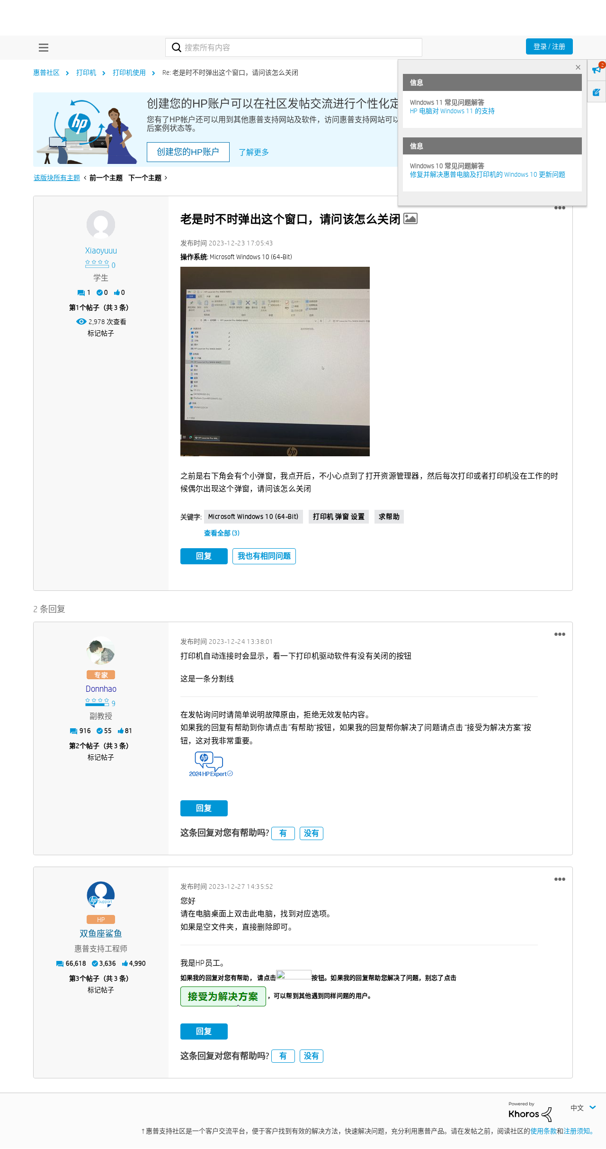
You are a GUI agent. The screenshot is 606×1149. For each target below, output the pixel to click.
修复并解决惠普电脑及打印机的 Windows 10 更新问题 (487, 174)
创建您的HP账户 (188, 152)
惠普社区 (46, 72)
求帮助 (389, 516)
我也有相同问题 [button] (264, 556)
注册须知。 (580, 1131)
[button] (560, 208)
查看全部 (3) (222, 533)
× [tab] (578, 67)
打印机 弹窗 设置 (339, 516)
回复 (204, 556)
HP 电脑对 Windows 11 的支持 (452, 111)
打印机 (86, 72)
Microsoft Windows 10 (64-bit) (253, 516)
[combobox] (293, 47)
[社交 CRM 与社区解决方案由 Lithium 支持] (530, 1111)
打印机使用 (129, 72)
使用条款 (543, 1131)
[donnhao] (101, 650)
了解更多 (254, 152)
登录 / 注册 (549, 46)
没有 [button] (311, 833)
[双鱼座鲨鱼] (101, 895)
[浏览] (41, 47)
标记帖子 (101, 333)
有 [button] (283, 833)
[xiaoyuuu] (101, 224)
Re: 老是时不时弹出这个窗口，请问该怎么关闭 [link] (230, 72)
